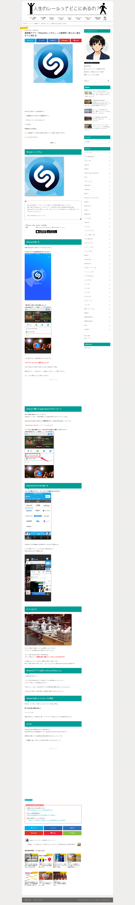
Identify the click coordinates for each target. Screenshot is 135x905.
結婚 (86, 169)
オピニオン (51, 18)
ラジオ (87, 226)
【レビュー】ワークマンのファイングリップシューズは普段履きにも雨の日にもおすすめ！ (97, 127)
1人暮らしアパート (90, 267)
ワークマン (88, 152)
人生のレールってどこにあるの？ (93, 900)
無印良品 (87, 214)
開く (54, 142)
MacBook (87, 263)
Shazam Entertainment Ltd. (45, 227)
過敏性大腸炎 (88, 321)
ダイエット (88, 300)
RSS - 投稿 (87, 335)
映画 (86, 255)
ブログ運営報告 (89, 156)
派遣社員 (87, 185)
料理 (86, 210)
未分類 (87, 329)
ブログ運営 (43, 18)
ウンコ (87, 292)
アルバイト (88, 181)
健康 (86, 313)
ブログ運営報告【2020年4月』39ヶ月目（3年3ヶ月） (100, 119)
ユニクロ (87, 280)
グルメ (87, 288)
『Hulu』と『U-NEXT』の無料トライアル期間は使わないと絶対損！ (46, 820)
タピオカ (87, 160)
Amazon (87, 259)
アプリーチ (62, 227)
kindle (86, 165)
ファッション (88, 271)
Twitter (86, 222)
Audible (87, 189)
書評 (86, 193)
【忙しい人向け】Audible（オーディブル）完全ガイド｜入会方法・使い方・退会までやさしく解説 (96, 94)
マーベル (87, 218)
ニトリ (87, 304)
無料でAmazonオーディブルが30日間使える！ (40, 810)
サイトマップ (78, 18)
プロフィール (88, 18)
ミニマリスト (88, 230)
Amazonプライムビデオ (91, 197)
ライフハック (61, 18)
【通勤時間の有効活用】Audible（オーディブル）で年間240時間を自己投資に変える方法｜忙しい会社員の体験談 (96, 103)
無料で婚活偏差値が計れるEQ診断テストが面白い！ (42, 815)
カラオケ (87, 296)
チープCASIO (88, 276)
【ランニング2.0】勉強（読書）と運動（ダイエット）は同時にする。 (100, 111)
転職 (86, 202)
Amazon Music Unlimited (91, 173)
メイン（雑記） (33, 18)
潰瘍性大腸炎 (88, 317)
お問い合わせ (98, 18)
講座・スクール (89, 308)
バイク (87, 284)
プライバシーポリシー (38, 900)
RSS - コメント (88, 338)
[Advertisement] (53, 97)
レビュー (70, 18)
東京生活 (87, 206)
